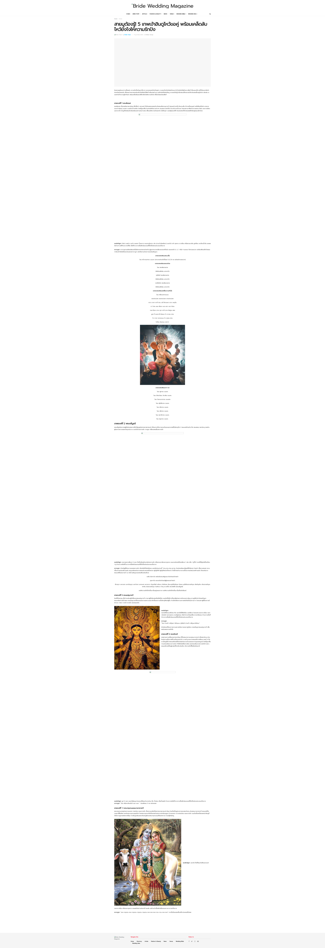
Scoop (151, 35)
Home (128, 14)
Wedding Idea (192, 14)
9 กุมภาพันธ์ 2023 (138, 35)
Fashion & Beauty (155, 14)
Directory (136, 14)
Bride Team (127, 35)
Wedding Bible (180, 14)
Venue (172, 14)
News (165, 14)
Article (144, 14)
